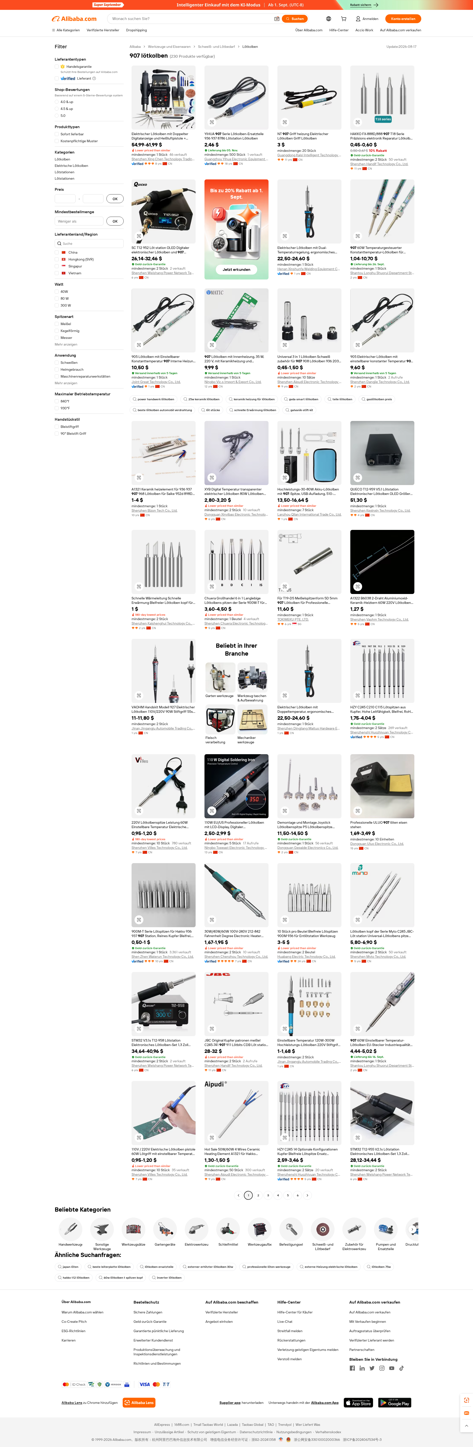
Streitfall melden (290, 1331)
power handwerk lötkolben (156, 399)
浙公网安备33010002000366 (317, 1440)
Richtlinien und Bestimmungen (157, 1363)
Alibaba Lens (72, 1403)
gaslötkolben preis (379, 399)
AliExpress (162, 1425)
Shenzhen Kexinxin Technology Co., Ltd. (380, 510)
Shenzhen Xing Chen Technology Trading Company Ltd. (164, 159)
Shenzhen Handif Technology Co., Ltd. (379, 164)
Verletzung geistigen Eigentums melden (307, 1350)
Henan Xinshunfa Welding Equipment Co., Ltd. (309, 269)
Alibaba (135, 47)
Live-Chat (284, 1322)
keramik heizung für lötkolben (254, 399)
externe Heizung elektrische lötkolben (331, 1267)
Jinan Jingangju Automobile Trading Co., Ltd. (164, 728)
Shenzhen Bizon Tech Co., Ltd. (154, 510)
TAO (271, 1425)
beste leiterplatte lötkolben (112, 1267)
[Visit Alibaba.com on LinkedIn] (362, 1368)
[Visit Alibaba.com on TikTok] (402, 1368)
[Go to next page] (307, 1195)
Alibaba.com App (325, 1403)
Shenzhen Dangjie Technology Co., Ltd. (380, 382)
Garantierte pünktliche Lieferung (159, 1331)
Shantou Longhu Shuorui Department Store (382, 273)
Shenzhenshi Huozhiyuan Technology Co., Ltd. (382, 732)
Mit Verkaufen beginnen (367, 1322)
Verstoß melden (289, 1359)
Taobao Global (252, 1425)
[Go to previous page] (238, 1195)
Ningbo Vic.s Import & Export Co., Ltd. (232, 382)
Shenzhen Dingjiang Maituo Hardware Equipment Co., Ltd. (309, 728)
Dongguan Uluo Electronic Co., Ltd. (377, 844)
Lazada (232, 1425)
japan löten (70, 1267)
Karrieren (69, 1340)
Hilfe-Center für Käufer (295, 1312)
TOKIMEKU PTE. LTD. (293, 619)
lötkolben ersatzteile (159, 1267)
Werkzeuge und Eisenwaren (169, 47)
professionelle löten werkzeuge (268, 1267)
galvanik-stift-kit (301, 410)
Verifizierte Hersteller (221, 1312)
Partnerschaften (361, 1350)
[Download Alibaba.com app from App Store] (358, 1403)
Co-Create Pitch (74, 1322)
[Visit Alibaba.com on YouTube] (392, 1368)
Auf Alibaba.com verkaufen (369, 1312)
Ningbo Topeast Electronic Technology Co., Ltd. (236, 848)
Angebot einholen (219, 1322)
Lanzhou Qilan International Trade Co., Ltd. (309, 514)
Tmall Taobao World (208, 1425)
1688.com (181, 1425)
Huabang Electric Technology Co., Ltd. (306, 957)
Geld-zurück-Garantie (150, 1322)
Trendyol (284, 1425)
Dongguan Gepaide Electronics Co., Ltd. (307, 848)
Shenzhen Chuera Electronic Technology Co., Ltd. (236, 623)
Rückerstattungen (291, 1340)
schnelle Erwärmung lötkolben (255, 410)
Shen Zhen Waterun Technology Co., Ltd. (163, 957)
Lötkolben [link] (250, 47)
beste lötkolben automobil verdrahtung (165, 410)
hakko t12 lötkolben (76, 1277)
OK (115, 199)
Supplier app (230, 1403)
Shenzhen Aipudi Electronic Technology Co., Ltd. (309, 382)
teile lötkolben (342, 399)
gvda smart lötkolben (303, 399)
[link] (466, 1400)
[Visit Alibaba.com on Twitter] (372, 1368)
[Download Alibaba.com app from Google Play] (394, 1403)
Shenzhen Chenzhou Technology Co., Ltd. (236, 957)
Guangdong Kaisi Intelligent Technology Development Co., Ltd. (309, 155)
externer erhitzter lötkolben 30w (210, 1267)
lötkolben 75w (381, 1267)
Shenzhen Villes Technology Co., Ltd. (159, 848)
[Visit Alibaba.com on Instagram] (382, 1368)
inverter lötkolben (169, 1277)
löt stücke (213, 410)
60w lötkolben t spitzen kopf (123, 1277)
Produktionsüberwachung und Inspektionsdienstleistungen (157, 1352)
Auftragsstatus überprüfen (369, 1331)
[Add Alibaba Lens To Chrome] (139, 1403)
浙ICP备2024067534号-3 (362, 1440)
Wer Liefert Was (308, 1425)
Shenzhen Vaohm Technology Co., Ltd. (379, 619)
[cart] (344, 19)
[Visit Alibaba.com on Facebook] (352, 1368)
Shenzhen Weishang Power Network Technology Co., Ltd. (164, 273)
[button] (277, 19)
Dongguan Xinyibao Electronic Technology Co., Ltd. (236, 514)
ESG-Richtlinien (73, 1331)
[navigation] (89, 621)
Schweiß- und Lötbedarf (216, 47)
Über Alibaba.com (76, 1302)
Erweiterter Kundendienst (153, 1340)
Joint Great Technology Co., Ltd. (156, 382)
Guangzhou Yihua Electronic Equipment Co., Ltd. (236, 159)
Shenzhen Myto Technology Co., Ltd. (378, 957)
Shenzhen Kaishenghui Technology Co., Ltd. (164, 623)
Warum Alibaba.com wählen (82, 1312)
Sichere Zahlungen (148, 1312)
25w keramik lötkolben (204, 399)
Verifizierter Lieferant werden (371, 1340)
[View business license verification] (281, 1439)
